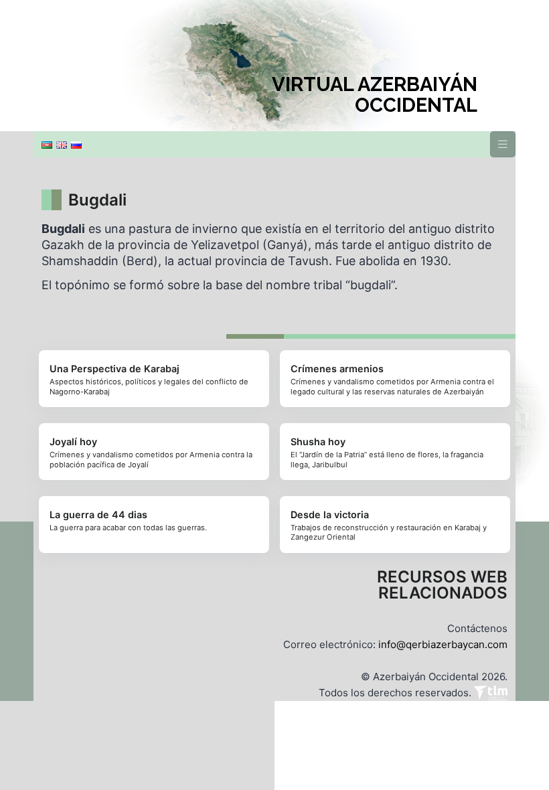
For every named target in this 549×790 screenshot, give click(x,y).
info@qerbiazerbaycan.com (442, 644)
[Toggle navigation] (503, 144)
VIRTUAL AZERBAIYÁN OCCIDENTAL (374, 95)
